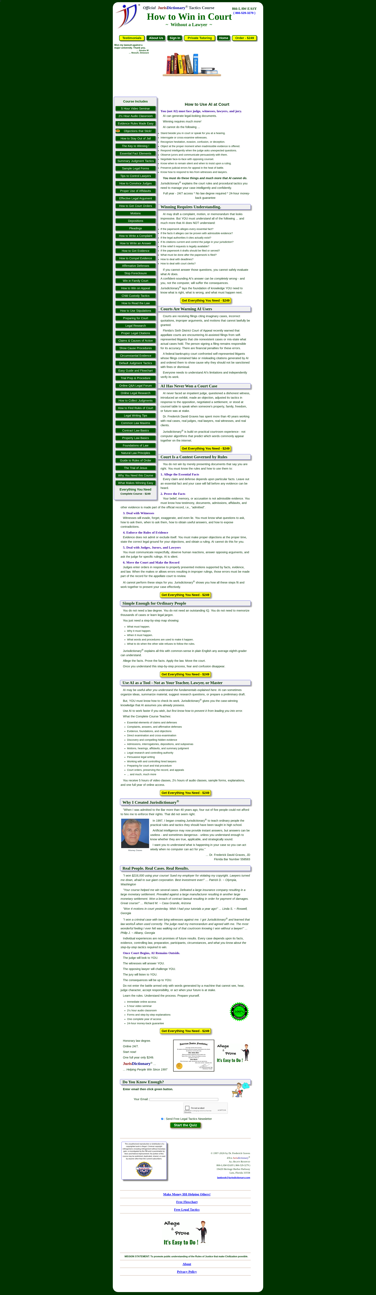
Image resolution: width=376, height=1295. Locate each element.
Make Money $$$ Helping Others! (186, 1194)
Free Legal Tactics (187, 1209)
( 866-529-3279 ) (244, 13)
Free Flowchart (187, 1202)
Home (223, 38)
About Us (156, 38)
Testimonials (131, 38)
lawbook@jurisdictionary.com (233, 1177)
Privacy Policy (187, 1271)
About (187, 1264)
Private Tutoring (200, 38)
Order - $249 (244, 38)
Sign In (175, 38)
